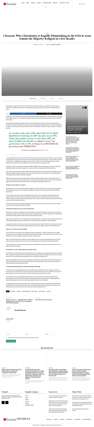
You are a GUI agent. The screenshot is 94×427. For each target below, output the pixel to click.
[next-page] (86, 108)
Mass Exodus (34, 291)
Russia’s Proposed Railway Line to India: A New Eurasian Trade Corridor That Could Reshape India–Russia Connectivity (72, 158)
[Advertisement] (47, 18)
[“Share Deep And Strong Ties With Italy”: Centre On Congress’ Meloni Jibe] (77, 119)
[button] (45, 6)
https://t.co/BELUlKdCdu (46, 143)
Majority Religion (26, 291)
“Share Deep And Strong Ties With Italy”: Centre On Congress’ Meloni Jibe (77, 128)
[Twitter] (6, 402)
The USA (49, 291)
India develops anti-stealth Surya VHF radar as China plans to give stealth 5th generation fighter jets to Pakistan (82, 404)
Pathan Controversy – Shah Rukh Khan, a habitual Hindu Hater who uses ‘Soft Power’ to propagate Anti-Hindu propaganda (19, 301)
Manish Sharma (39, 44)
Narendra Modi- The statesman (43, 299)
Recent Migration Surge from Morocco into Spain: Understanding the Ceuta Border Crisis (72, 176)
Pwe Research (42, 291)
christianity (12, 291)
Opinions (27, 367)
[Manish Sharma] (9, 310)
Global (3, 367)
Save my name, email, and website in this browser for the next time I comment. (23, 337)
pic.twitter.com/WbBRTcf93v (22, 146)
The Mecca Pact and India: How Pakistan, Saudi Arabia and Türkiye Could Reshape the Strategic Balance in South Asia (72, 150)
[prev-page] (83, 108)
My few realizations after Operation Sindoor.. (80, 409)
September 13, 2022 (43, 150)
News (47, 33)
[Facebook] (3, 402)
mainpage (19, 291)
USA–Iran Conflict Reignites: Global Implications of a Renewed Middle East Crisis (73, 167)
